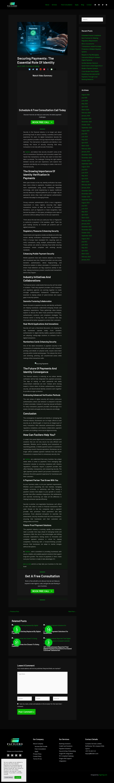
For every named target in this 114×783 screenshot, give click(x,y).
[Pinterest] (44, 69)
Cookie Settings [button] (9, 777)
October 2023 (86, 197)
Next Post (72, 611)
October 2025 (86, 125)
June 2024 (85, 173)
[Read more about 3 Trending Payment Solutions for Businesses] (58, 627)
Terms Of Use (37, 759)
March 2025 (85, 146)
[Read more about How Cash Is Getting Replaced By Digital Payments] (26, 627)
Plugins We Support (65, 758)
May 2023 (85, 212)
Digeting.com (103, 775)
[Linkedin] (95, 4)
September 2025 (87, 128)
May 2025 (85, 140)
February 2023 (86, 221)
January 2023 (86, 224)
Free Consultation (66, 5)
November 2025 (87, 122)
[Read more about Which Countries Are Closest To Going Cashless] (26, 640)
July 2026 (84, 98)
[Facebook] (37, 69)
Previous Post (14, 611)
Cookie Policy (37, 756)
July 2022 (84, 242)
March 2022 (85, 254)
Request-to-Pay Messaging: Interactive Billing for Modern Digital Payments (91, 57)
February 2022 (86, 257)
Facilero (27, 152)
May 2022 (85, 248)
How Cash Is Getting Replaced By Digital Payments (26, 632)
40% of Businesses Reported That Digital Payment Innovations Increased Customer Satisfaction (57, 648)
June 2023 (85, 209)
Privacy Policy (37, 754)
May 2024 (85, 176)
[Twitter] (102, 4)
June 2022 (85, 245)
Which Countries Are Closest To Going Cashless (25, 645)
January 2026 (86, 116)
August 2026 (85, 95)
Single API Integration (66, 753)
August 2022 (85, 239)
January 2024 (86, 188)
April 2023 (85, 215)
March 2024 (85, 182)
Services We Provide (41, 746)
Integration (62, 761)
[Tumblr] (48, 69)
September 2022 (87, 236)
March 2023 (85, 218)
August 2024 (85, 167)
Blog (82, 5)
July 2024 (84, 170)
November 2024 (87, 158)
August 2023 (85, 203)
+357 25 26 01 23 (90, 751)
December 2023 (86, 191)
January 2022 (86, 260)
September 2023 (87, 200)
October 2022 (86, 233)
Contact (89, 5)
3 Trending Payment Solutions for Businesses (55, 632)
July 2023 (84, 206)
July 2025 (84, 134)
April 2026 (85, 107)
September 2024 (87, 164)
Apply (76, 5)
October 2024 (86, 161)
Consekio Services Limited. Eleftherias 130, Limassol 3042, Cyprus (94, 746)
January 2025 (86, 152)
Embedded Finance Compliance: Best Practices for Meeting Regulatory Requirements (91, 38)
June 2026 (85, 101)
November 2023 (87, 194)
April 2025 (85, 143)
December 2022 (86, 227)
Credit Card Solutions (65, 746)
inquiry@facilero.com (91, 753)
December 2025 (86, 119)
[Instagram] (106, 4)
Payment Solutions (65, 749)
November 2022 (87, 230)
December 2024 (86, 155)
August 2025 (85, 131)
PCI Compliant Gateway (66, 756)
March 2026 (85, 110)
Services (54, 5)
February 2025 (86, 149)
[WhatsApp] (51, 69)
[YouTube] (99, 4)
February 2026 (86, 113)
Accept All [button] (17, 777)
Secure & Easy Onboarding (67, 751)
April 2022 (85, 251)
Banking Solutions (65, 744)
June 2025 (85, 137)
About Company (38, 744)
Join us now (27, 564)
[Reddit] (40, 69)
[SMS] (55, 69)
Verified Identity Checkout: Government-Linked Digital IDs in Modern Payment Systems (92, 65)
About (47, 5)
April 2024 (85, 179)
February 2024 (86, 185)
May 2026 (85, 104)
